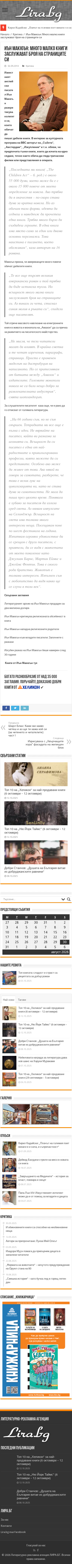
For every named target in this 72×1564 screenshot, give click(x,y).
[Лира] (39, 10)
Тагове (22, 999)
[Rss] (34, 1550)
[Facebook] (38, 1550)
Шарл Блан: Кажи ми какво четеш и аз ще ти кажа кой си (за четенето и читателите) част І (27, 729)
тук (35, 662)
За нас (5, 1519)
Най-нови (8, 999)
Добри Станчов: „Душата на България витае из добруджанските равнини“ (34, 869)
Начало (4, 34)
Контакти (6, 1525)
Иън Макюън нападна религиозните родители (31, 629)
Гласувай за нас (36, 1545)
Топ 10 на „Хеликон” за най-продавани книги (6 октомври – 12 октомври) (34, 791)
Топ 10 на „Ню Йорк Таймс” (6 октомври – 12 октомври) (37, 1476)
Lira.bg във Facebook (13, 1532)
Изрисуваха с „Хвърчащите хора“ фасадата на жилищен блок (45, 743)
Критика (17, 34)
